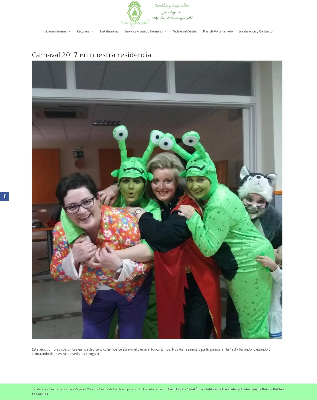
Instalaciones (109, 31)
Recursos (83, 31)
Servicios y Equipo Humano (143, 31)
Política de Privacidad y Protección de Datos (238, 389)
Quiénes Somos (55, 31)
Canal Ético (195, 389)
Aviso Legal (176, 389)
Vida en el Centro (185, 31)
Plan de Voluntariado (218, 31)
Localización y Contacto (255, 31)
